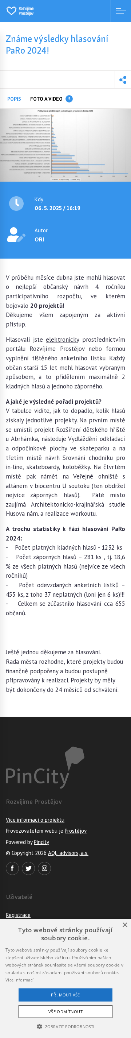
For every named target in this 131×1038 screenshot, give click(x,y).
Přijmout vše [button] (65, 995)
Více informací (19, 980)
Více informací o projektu (35, 819)
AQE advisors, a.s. (68, 852)
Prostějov (76, 830)
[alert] (65, 978)
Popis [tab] (14, 99)
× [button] (124, 925)
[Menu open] (121, 11)
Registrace (18, 914)
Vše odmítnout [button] (65, 1011)
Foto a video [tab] (50, 99)
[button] (123, 79)
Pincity (41, 841)
